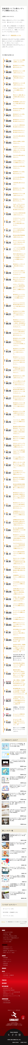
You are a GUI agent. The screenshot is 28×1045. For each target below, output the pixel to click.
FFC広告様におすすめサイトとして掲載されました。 (19, 583)
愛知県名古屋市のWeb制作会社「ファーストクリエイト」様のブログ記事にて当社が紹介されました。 (19, 430)
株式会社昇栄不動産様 (9, 990)
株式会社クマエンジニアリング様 (12, 995)
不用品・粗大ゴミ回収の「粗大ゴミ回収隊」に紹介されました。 (19, 599)
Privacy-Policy (24, 1042)
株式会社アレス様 (8, 988)
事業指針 (6, 965)
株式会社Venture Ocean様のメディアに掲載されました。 (19, 472)
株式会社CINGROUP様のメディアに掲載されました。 (19, 479)
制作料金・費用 (7, 934)
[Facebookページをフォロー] (12, 1035)
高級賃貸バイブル (16, 35)
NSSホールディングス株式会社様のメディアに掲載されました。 (19, 445)
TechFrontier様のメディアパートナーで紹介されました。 (19, 272)
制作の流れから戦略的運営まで (11, 937)
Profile (4, 980)
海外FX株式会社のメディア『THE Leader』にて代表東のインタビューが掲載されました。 (19, 257)
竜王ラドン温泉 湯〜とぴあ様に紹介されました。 (19, 96)
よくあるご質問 (7, 941)
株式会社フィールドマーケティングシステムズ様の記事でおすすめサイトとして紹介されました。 (19, 360)
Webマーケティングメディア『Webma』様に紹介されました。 (19, 242)
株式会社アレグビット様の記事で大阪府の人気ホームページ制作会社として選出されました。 (19, 496)
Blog (3, 971)
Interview (5, 986)
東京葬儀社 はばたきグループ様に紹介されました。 (19, 103)
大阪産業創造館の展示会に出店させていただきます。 (19, 639)
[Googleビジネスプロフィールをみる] (19, 1035)
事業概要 (6, 957)
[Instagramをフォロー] (16, 1035)
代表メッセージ (7, 961)
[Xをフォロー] (9, 1035)
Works (4, 968)
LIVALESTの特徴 (8, 932)
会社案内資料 (7, 1000)
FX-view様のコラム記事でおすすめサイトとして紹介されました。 (19, 382)
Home (3, 930)
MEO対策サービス (8, 948)
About (4, 956)
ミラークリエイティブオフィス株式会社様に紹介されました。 (19, 230)
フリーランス (8, 915)
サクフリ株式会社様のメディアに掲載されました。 (19, 553)
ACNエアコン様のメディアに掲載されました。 (19, 90)
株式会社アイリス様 (8, 993)
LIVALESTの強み (8, 939)
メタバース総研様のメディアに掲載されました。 (19, 605)
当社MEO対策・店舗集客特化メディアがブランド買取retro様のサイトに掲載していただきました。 (19, 648)
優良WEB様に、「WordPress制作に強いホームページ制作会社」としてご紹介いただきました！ (19, 673)
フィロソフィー (7, 959)
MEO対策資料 (7, 1002)
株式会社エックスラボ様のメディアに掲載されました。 (19, 438)
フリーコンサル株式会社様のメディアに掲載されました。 (19, 452)
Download (5, 999)
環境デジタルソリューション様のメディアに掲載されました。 (19, 624)
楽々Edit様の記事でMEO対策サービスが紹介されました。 (19, 529)
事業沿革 (6, 963)
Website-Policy (16, 1042)
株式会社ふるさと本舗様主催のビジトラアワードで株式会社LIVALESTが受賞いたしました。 (19, 342)
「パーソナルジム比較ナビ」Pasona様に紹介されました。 (19, 249)
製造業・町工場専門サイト (10, 950)
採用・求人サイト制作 (9, 952)
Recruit (4, 983)
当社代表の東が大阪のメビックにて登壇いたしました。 (19, 665)
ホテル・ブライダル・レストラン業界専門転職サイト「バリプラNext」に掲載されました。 (19, 288)
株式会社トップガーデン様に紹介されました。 (19, 265)
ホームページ (8, 908)
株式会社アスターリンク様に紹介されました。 (19, 78)
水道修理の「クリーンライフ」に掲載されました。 (19, 577)
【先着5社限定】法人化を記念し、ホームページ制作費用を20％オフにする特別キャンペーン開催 (19, 700)
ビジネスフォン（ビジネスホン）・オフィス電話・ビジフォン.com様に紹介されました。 (19, 222)
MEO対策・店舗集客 (10, 912)
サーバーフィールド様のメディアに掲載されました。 (19, 612)
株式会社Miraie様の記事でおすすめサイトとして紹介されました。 (19, 398)
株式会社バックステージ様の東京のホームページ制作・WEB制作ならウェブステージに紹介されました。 (19, 323)
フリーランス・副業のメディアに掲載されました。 (19, 421)
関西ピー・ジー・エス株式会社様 (12, 992)
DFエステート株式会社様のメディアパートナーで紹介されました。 (19, 279)
